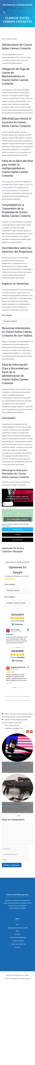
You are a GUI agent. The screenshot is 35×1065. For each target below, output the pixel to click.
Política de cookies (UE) (18, 944)
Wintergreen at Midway (11, 804)
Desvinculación (21, 714)
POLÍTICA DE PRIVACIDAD (18, 937)
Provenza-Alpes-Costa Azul (11, 722)
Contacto (17, 934)
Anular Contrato (10, 714)
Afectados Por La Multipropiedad (17, 4)
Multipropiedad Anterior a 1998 (17, 928)
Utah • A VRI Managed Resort (19, 810)
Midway (25, 808)
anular (19, 54)
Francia (12, 720)
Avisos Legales (24, 975)
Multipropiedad (22, 720)
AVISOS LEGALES (18, 941)
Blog (17, 931)
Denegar (17, 534)
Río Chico (13, 769)
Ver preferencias (17, 540)
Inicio (17, 924)
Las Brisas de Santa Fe (11, 764)
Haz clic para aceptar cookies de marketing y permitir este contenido (17, 498)
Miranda (25, 768)
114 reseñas (21, 657)
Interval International (23, 717)
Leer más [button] (9, 683)
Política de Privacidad (12, 975)
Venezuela (20, 769)
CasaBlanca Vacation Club (13, 728)
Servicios (17, 947)
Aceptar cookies (17, 529)
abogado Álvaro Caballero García (20, 903)
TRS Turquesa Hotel (11, 725)
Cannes (6, 720)
